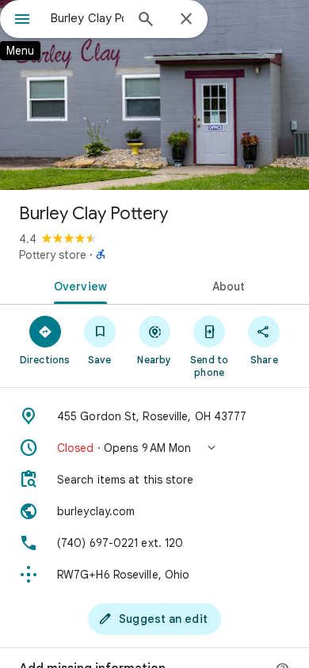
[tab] (77, 285)
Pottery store (52, 255)
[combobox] (87, 18)
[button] (154, 448)
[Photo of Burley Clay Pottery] (154, 95)
